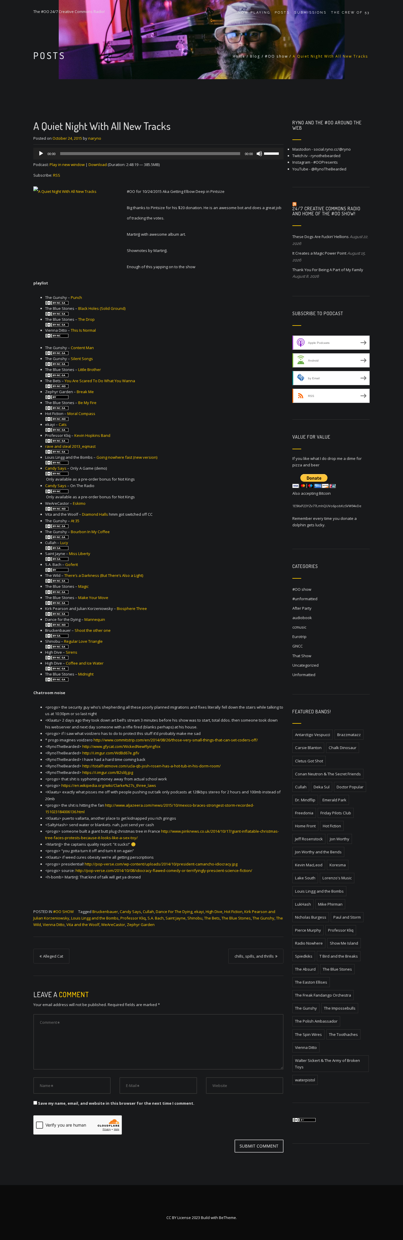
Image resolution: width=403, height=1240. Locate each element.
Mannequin (94, 619)
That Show (301, 655)
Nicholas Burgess (310, 917)
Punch (76, 297)
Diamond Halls (95, 514)
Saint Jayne (176, 918)
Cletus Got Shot (309, 761)
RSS (56, 175)
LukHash (303, 904)
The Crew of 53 (350, 12)
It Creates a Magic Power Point (319, 253)
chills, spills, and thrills (254, 956)
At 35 (75, 520)
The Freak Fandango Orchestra (323, 995)
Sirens (71, 652)
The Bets (212, 918)
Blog (255, 56)
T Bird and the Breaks (339, 956)
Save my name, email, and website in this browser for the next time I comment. (116, 1103)
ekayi (199, 911)
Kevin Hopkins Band (92, 435)
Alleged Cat (53, 956)
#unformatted (304, 598)
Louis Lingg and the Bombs (95, 918)
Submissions (310, 12)
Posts (282, 12)
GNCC (297, 646)
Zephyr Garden (141, 924)
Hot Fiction (233, 911)
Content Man (82, 347)
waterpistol (305, 1080)
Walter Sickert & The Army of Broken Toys (327, 1064)
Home (239, 56)
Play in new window (67, 164)
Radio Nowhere (309, 943)
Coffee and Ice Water (85, 663)
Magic (83, 586)
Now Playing (254, 12)
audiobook (302, 617)
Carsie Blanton (308, 747)
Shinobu (194, 918)
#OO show (276, 56)
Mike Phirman (330, 904)
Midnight (86, 674)
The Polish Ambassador (316, 1021)
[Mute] (259, 154)
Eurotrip (299, 636)
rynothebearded (325, 155)
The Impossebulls (340, 1008)
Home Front (305, 826)
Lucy (64, 542)
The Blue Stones (236, 918)
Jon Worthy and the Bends (318, 852)
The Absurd (305, 969)
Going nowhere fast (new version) (126, 457)
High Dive (214, 911)
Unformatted (303, 674)
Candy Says (55, 468)
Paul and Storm (347, 917)
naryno (94, 138)
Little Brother (89, 369)
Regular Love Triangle (83, 641)
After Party (302, 608)
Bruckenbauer (105, 911)
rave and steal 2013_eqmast (70, 446)
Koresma (338, 865)
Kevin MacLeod (308, 865)
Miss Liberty (79, 553)
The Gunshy (263, 918)
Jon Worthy (339, 839)
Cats (63, 424)
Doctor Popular (350, 787)
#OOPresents (325, 162)
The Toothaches (343, 1034)
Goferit (71, 564)
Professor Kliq (133, 918)
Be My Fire (87, 402)
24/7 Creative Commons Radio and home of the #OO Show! (326, 211)
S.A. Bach (156, 918)
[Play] (41, 154)
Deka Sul (322, 787)
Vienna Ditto (54, 924)
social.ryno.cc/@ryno (332, 149)
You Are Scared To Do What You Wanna (100, 380)
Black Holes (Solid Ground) (101, 308)
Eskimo (79, 503)
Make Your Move (93, 597)
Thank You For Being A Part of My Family (327, 269)
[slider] (272, 153)
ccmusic (299, 627)
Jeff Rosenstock (309, 839)
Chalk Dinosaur (342, 747)
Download (98, 164)
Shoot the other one (93, 630)
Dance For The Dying (174, 911)
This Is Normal (83, 330)
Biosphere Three (132, 608)
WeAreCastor (113, 924)
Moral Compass (81, 413)
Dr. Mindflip (305, 800)
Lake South (305, 878)
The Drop (86, 319)
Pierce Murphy (308, 930)
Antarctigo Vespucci (312, 734)
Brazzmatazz (349, 734)
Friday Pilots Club (335, 813)
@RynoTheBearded (328, 169)
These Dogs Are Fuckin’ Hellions (320, 236)
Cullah (148, 911)
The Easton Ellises (311, 982)
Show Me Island (344, 943)
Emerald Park (334, 800)
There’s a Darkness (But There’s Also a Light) (103, 575)
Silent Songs (82, 358)
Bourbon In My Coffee (90, 531)
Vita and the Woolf (82, 924)
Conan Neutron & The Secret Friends (328, 774)
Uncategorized (305, 665)
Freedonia (304, 813)
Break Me (85, 391)
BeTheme (227, 1217)
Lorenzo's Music (337, 878)
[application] (158, 154)
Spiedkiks (303, 956)
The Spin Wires (308, 1034)
